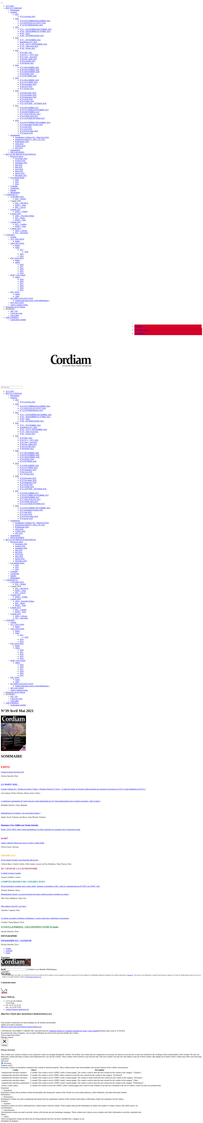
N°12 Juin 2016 (25, 127)
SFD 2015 (19, 148)
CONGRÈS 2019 (17, 197)
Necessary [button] (5, 1061)
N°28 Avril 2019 (26, 86)
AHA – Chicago (21, 231)
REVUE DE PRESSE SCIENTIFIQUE (21, 154)
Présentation (14, 10)
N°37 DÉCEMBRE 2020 (29, 67)
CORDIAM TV (12, 195)
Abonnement (15, 150)
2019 (17, 78)
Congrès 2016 (15, 214)
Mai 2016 (18, 167)
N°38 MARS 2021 (27, 63)
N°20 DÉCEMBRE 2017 (29, 108)
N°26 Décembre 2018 (28, 93)
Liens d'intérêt (93, 1031)
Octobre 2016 (20, 161)
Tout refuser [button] (15, 1035)
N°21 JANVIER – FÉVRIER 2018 (33, 103)
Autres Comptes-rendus (19, 305)
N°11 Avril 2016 (26, 129)
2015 (17, 182)
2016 (17, 120)
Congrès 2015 (15, 222)
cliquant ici (130, 975)
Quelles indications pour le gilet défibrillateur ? (32, 301)
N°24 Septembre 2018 (28, 97)
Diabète (13, 190)
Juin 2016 (18, 165)
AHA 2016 (19, 144)
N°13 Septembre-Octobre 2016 (31, 125)
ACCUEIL (10, 6)
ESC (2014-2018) (17, 258)
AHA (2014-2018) (17, 243)
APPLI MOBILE (12, 318)
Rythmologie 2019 (22, 142)
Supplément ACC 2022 (28, 42)
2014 (17, 184)
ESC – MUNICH (21, 203)
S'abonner (138, 326)
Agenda (13, 237)
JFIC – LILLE (20, 207)
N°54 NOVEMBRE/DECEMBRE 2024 (35, 21)
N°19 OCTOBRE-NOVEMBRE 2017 (34, 110)
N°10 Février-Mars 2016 (29, 131)
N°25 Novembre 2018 (28, 95)
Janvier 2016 (20, 173)
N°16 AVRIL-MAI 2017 (29, 116)
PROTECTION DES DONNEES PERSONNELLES (21, 1027)
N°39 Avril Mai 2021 (27, 61)
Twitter (8, 949)
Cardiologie (14, 188)
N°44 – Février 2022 (27, 48)
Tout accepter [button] (6, 1035)
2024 (17, 19)
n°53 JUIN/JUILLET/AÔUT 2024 (33, 23)
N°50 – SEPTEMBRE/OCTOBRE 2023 (35, 31)
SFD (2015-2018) (17, 303)
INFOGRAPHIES (17, 152)
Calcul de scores (16, 313)
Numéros (13, 12)
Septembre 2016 (21, 163)
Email (8, 953)
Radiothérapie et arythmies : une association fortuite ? (20, 813)
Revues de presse (16, 156)
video (17, 296)
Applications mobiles (18, 320)
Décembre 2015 (21, 176)
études (17, 241)
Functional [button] (5, 1088)
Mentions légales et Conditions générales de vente (68, 1031)
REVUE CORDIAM (14, 8)
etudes (17, 294)
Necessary (7, 1063)
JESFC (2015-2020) (17, 275)
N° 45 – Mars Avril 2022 (29, 46)
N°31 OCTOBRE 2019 (28, 82)
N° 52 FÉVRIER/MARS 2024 (31, 25)
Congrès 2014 (15, 228)
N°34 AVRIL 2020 (27, 74)
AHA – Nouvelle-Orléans (24, 216)
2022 (17, 38)
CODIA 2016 (20, 146)
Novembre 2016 (21, 159)
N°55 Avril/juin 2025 (27, 17)
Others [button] (3, 1114)
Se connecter (140, 333)
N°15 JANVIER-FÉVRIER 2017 (32, 118)
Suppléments (15, 135)
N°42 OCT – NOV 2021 (29, 55)
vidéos (17, 262)
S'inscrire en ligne (141, 330)
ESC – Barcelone (21, 233)
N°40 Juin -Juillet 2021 (28, 59)
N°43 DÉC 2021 (26, 53)
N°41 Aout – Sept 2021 (28, 57)
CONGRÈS (10, 235)
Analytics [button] (4, 1101)
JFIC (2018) (14, 292)
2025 (17, 14)
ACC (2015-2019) (17, 239)
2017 (17, 106)
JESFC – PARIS (21, 212)
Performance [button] (5, 1095)
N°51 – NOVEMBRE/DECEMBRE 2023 (36, 29)
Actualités (14, 186)
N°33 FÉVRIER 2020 (28, 76)
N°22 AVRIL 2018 (27, 101)
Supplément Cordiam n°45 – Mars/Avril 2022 (32, 137)
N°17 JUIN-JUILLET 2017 (30, 114)
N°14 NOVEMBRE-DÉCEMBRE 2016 (35, 123)
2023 (17, 27)
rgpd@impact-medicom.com (33, 977)
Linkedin (9, 951)
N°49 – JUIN (25, 33)
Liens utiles (14, 315)
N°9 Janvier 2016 (26, 133)
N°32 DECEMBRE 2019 (29, 80)
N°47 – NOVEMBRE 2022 (30, 40)
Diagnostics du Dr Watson (15, 307)
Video (17, 248)
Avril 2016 (19, 169)
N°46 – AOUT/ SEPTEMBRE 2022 (33, 44)
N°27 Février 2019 (27, 89)
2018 (17, 91)
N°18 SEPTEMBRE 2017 (29, 112)
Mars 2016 (19, 171)
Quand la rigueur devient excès (12, 772)
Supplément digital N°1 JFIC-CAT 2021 (30, 139)
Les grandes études (17, 178)
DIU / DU (14, 311)
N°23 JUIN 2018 (26, 99)
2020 (17, 65)
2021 (17, 50)
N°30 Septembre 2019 (28, 84)
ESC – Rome (20, 218)
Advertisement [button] (6, 1108)
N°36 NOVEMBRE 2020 (29, 70)
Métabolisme (15, 192)
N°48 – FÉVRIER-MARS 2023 (32, 36)
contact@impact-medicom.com (17, 1009)
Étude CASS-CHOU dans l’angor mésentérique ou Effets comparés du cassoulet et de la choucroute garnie (40, 830)
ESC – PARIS (20, 199)
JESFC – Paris (20, 205)
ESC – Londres (21, 224)
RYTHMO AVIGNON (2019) (21, 298)
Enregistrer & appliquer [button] (9, 1121)
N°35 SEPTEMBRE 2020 (29, 72)
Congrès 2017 (15, 209)
